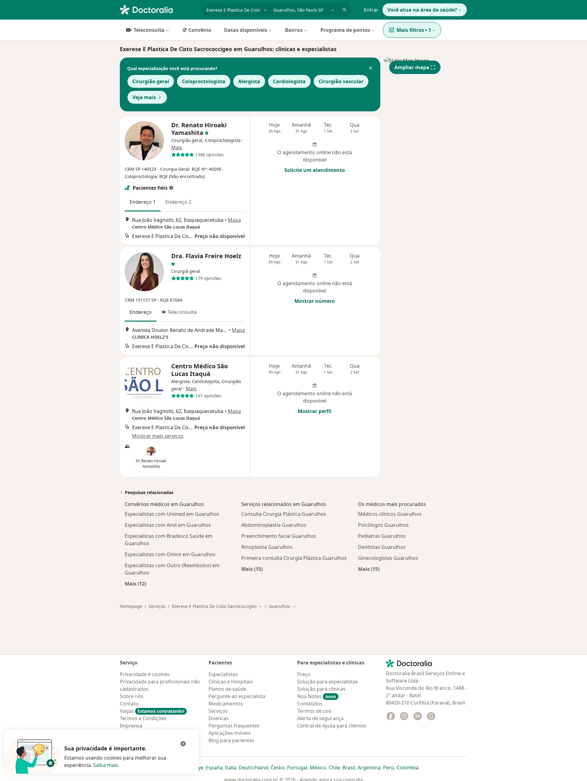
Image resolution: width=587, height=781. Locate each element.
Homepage (131, 606)
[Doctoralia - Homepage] (158, 9)
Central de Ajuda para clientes (331, 725)
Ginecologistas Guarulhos (388, 558)
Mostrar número (314, 301)
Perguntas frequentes (234, 725)
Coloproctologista (203, 81)
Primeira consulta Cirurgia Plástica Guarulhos (294, 558)
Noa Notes (316, 696)
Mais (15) (252, 568)
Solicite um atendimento (314, 170)
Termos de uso (314, 711)
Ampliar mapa (411, 67)
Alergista (249, 81)
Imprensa (131, 725)
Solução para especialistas (327, 681)
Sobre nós (131, 696)
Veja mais (144, 97)
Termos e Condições (143, 718)
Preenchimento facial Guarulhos (278, 536)
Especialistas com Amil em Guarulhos (168, 525)
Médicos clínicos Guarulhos (390, 514)
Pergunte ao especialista (237, 696)
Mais (176, 147)
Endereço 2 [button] (178, 202)
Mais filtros (414, 30)
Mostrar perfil (314, 411)
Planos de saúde (227, 689)
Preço (304, 674)
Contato (129, 703)
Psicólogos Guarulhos (383, 525)
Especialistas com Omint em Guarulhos (170, 554)
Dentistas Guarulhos (382, 547)
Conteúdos (310, 703)
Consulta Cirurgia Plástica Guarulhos (283, 514)
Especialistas (223, 674)
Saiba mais (105, 765)
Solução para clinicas (321, 689)
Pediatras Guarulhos (382, 536)
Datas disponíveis (245, 30)
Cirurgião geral (150, 81)
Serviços (157, 606)
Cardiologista (289, 81)
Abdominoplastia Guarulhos (273, 525)
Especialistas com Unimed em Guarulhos (172, 514)
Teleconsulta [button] (182, 312)
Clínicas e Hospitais (231, 681)
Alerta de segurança (320, 718)
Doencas (219, 718)
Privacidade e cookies (145, 674)
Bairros (294, 30)
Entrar (371, 9)
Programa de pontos (345, 30)
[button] (370, 68)
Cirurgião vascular (341, 81)
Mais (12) (135, 583)
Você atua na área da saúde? (422, 9)
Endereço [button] (141, 312)
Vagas (152, 711)
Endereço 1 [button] (143, 202)
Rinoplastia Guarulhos (267, 547)
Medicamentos (226, 703)
